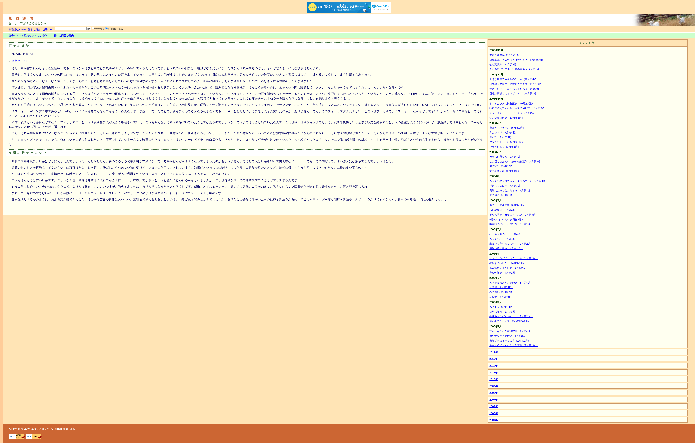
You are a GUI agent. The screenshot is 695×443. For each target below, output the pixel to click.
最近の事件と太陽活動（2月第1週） (509, 321)
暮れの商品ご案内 (64, 35)
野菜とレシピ (20, 61)
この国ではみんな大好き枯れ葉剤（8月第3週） (516, 161)
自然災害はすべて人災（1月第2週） (509, 340)
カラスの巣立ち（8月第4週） (506, 156)
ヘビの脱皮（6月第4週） (503, 210)
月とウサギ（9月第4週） (503, 132)
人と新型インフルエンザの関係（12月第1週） (515, 69)
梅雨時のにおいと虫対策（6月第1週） (511, 224)
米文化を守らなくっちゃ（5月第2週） (511, 243)
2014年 (493, 352)
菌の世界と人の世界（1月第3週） (508, 335)
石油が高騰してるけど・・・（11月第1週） (514, 93)
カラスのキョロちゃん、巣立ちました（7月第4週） (518, 181)
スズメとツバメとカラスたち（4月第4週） (513, 258)
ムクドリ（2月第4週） (502, 306)
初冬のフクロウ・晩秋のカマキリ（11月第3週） (516, 83)
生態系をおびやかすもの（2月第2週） (511, 316)
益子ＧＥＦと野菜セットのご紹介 (28, 35)
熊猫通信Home (17, 29)
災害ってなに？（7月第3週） (506, 185)
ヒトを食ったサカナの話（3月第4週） (511, 282)
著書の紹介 (34, 29)
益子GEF (48, 29)
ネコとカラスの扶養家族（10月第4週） (511, 103)
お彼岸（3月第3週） (501, 287)
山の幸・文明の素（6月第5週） (507, 205)
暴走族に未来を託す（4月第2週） (508, 268)
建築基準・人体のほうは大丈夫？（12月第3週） (516, 59)
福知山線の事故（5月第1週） (506, 248)
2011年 (493, 372)
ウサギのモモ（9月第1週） (504, 146)
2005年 (493, 413)
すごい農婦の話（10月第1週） (506, 117)
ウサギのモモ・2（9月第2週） (506, 141)
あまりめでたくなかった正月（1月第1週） (513, 345)
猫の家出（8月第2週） (502, 166)
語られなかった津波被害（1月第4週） (511, 331)
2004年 (493, 420)
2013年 (493, 358)
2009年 (493, 386)
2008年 (493, 392)
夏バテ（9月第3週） (501, 137)
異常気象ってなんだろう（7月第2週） (511, 190)
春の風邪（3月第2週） (502, 292)
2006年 (493, 406)
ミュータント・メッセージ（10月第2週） (513, 112)
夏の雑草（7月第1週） (502, 195)
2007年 (493, 399)
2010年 (493, 379)
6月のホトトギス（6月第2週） (506, 219)
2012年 (493, 365)
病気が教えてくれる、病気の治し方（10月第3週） (518, 108)
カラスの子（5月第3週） (503, 239)
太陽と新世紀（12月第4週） (505, 54)
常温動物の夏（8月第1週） (504, 170)
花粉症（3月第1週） (501, 297)
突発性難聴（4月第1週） (503, 272)
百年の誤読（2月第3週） (503, 311)
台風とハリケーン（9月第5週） (507, 127)
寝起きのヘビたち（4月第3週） (507, 263)
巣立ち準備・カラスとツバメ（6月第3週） (513, 214)
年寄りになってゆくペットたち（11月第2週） (515, 88)
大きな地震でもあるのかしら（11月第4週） (514, 79)
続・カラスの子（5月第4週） (506, 234)
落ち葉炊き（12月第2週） (504, 64)
